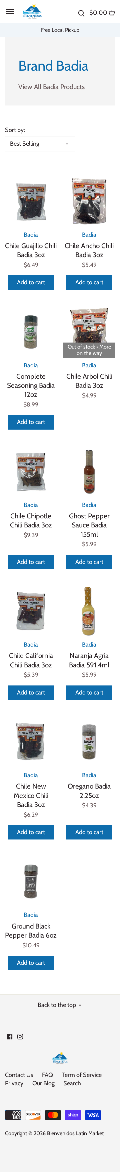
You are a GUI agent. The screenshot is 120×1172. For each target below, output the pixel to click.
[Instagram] (20, 1036)
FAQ (47, 1075)
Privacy (14, 1083)
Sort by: (15, 130)
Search (72, 1083)
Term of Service (82, 1075)
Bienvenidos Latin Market (75, 1133)
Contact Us (19, 1075)
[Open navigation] (10, 11)
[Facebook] (9, 1036)
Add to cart (31, 282)
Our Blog (43, 1083)
